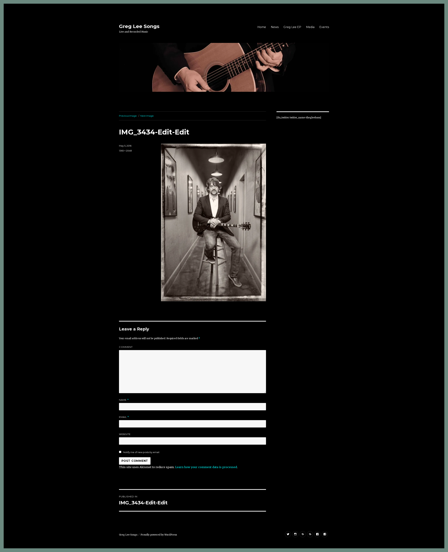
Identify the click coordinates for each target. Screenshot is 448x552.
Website (125, 434)
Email (124, 417)
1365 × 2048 (125, 150)
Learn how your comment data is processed (206, 467)
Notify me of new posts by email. (141, 452)
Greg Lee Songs (139, 26)
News (275, 27)
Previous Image (128, 115)
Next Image (147, 115)
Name (124, 399)
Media (310, 27)
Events (324, 27)
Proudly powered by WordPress (159, 534)
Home (261, 27)
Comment (126, 347)
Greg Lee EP (292, 27)
